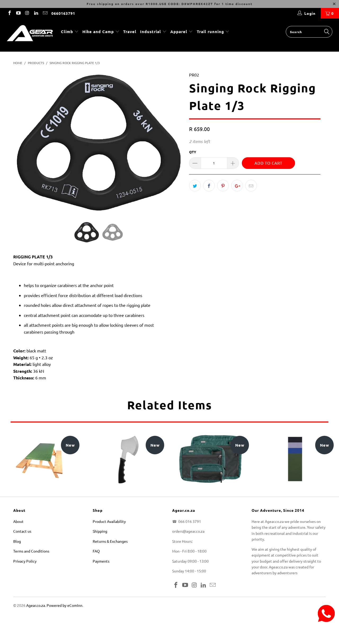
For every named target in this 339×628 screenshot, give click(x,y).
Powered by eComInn (64, 605)
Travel (129, 31)
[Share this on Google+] (237, 185)
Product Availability (109, 521)
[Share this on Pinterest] (223, 185)
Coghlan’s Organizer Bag (211, 459)
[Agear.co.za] (29, 35)
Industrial (150, 31)
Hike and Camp (98, 31)
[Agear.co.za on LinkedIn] (36, 13)
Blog (17, 541)
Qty (192, 152)
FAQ (96, 551)
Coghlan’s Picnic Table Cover (41, 459)
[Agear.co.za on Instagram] (27, 13)
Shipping (100, 531)
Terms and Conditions (31, 551)
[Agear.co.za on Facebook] (9, 13)
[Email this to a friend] (251, 185)
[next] (174, 146)
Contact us (22, 531)
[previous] (22, 146)
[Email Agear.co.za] (44, 13)
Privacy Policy (25, 561)
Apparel (178, 31)
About (18, 521)
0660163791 (63, 13)
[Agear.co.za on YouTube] (18, 13)
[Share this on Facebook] (209, 185)
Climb (67, 31)
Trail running (211, 31)
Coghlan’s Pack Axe (126, 459)
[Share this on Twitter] (195, 185)
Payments (101, 561)
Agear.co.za (35, 605)
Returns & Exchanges (110, 541)
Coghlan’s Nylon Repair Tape (295, 459)
